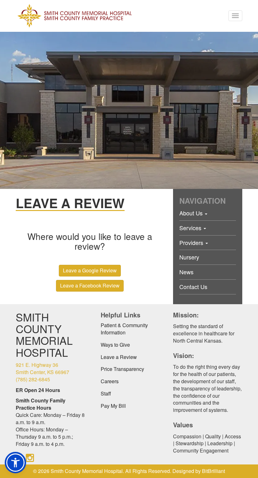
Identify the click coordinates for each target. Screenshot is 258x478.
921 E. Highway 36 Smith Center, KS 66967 (42, 368)
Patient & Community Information (124, 329)
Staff (106, 393)
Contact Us (193, 286)
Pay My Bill (113, 405)
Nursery (189, 257)
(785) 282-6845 (33, 379)
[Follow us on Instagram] (30, 457)
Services (191, 228)
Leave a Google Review (90, 270)
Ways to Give (115, 344)
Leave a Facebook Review (90, 285)
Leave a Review (119, 357)
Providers (192, 242)
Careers (110, 381)
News (186, 272)
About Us (191, 213)
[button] (15, 462)
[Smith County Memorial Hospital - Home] (74, 15)
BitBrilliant (213, 471)
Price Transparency (122, 369)
